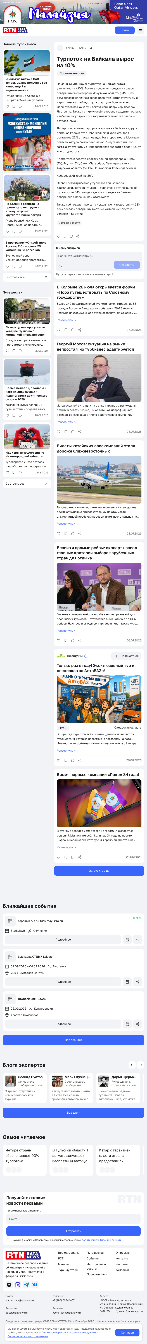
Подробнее (63, 939)
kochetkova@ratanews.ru (20, 1300)
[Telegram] (26, 1284)
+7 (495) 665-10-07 (63, 1300)
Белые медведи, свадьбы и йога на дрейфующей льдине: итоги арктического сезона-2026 (26, 393)
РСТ (60, 1258)
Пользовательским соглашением (28, 1336)
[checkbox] (8, 1240)
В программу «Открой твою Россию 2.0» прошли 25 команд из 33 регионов (26, 246)
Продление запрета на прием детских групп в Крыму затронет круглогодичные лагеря (23, 209)
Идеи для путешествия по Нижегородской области (25, 454)
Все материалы (68, 1253)
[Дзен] (9, 1284)
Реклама (122, 1264)
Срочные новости (72, 73)
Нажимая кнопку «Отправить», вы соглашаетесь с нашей (46, 1240)
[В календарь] (127, 939)
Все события (73, 1040)
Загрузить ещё (99, 871)
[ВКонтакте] (35, 1284)
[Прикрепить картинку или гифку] (60, 266)
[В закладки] (65, 236)
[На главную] (15, 30)
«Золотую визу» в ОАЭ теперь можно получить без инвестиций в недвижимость (26, 84)
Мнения (63, 1264)
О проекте (123, 1253)
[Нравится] (58, 236)
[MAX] (17, 1284)
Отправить (73, 1231)
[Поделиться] (77, 236)
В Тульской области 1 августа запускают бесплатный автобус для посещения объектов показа (70, 1161)
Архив (69, 48)
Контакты (122, 1258)
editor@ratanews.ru (17, 1312)
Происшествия (97, 1274)
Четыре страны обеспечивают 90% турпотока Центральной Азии (22, 1158)
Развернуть (65, 320)
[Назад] (132, 1065)
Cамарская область (127, 727)
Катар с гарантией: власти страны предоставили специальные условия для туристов (115, 1164)
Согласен (127, 1332)
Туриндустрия (68, 1270)
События (93, 1258)
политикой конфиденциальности (102, 1240)
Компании (122, 1270)
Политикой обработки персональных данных (69, 1332)
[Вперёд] (140, 1065)
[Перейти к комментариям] (71, 236)
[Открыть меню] (140, 30)
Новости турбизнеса (19, 44)
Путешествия (13, 292)
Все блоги (73, 1113)
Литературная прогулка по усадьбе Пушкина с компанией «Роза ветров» (25, 331)
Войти (125, 30)
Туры (63, 728)
